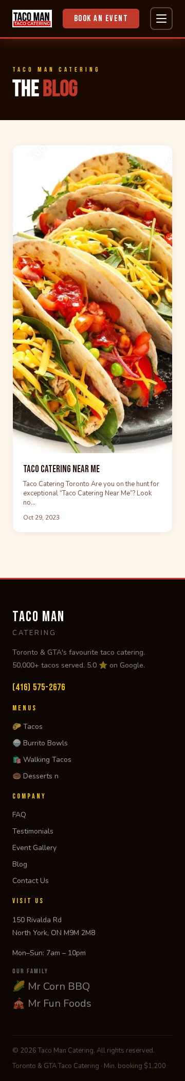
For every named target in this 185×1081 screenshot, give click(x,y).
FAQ (19, 815)
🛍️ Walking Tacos (41, 759)
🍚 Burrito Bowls (40, 743)
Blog (19, 864)
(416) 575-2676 (38, 687)
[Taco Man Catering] (32, 18)
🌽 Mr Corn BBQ (51, 986)
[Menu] (161, 18)
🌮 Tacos (27, 726)
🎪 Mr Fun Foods (51, 1003)
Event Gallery (34, 848)
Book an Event (101, 18)
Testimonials (32, 831)
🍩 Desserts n (35, 776)
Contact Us (30, 881)
